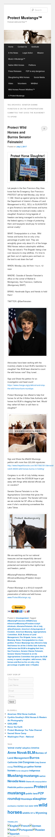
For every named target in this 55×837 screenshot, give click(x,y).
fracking (18, 766)
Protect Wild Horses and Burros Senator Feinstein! (19, 134)
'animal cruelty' (14, 747)
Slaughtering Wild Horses (18, 77)
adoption (26, 747)
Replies (35, 664)
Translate (12, 822)
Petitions (32, 65)
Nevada (12, 781)
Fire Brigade (25, 637)
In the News (13, 52)
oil (33, 781)
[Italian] (12, 830)
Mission (40, 52)
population (28, 787)
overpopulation (40, 781)
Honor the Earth (14, 726)
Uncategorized (22, 618)
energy (10, 767)
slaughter (26, 659)
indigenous (34, 770)
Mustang (11, 640)
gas (25, 766)
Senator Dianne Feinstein (32, 651)
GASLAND (12, 723)
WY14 (32, 813)
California (12, 762)
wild (36, 805)
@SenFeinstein (14, 629)
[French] (24, 826)
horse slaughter (22, 771)
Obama (28, 781)
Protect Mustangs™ (24, 17)
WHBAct (34, 83)
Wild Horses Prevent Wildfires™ (21, 89)
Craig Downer (40, 762)
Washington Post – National (20, 736)
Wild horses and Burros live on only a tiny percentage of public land (26, 662)
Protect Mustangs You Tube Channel (24, 730)
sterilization (12, 806)
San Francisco (13, 651)
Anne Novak (17, 752)
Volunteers (22, 83)
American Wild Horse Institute (21, 713)
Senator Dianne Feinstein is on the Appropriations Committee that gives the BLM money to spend (27, 656)
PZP (41, 793)
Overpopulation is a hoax (32, 640)
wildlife (26, 812)
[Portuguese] (25, 830)
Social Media (39, 77)
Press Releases (14, 71)
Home (10, 46)
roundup (14, 798)
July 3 (39, 637)
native (42, 776)
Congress (28, 762)
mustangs (31, 775)
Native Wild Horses (16, 65)
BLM (20, 634)
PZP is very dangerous (35, 71)
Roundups (26, 799)
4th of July (37, 626)
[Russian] (39, 830)
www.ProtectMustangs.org (19, 597)
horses (11, 770)
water (31, 806)
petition (10, 642)
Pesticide (11, 787)
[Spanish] (13, 834)
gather (30, 766)
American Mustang (24, 631)
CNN (20, 762)
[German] (35, 826)
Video (10, 83)
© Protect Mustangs (16, 95)
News (18, 640)
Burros (34, 757)
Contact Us (22, 46)
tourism (20, 806)
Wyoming (41, 813)
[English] (13, 826)
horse (33, 637)
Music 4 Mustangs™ (16, 59)
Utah (26, 806)
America (35, 747)
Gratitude (35, 46)
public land (32, 793)
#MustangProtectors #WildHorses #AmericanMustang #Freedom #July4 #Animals (23, 623)
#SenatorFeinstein (25, 626)
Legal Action (27, 52)
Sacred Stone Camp (16, 733)
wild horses (36, 659)
